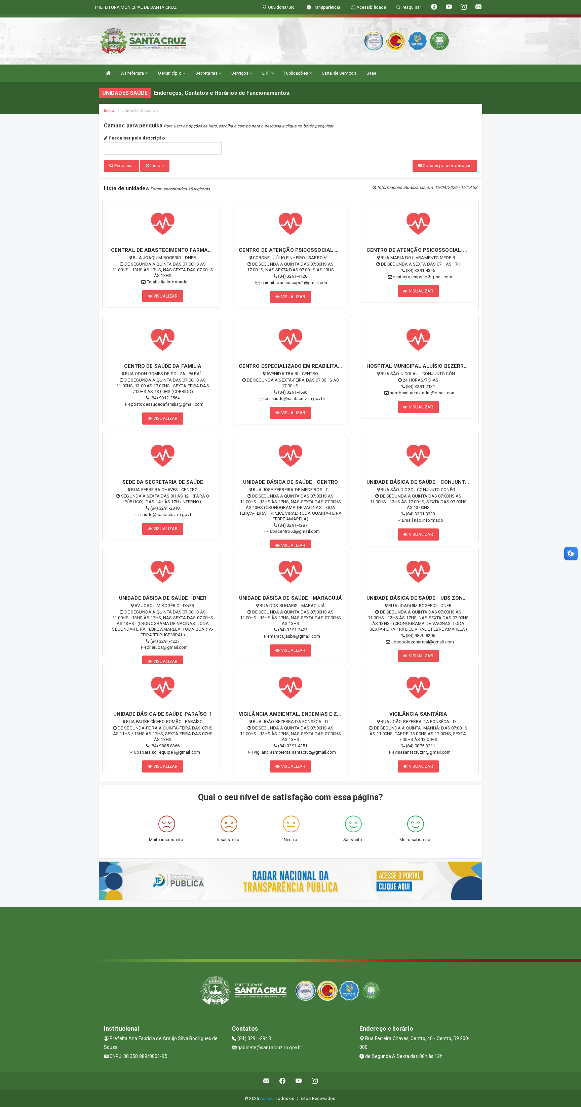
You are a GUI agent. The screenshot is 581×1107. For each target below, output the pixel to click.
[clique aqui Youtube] (299, 1081)
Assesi (267, 1098)
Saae (371, 73)
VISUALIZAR (165, 296)
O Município (170, 73)
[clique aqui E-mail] (266, 1081)
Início (109, 110)
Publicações (296, 73)
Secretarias (207, 73)
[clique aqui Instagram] (315, 1081)
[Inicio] (108, 73)
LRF (266, 73)
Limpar (156, 165)
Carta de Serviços (339, 73)
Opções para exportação (447, 165)
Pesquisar (123, 165)
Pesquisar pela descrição (136, 138)
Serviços (240, 73)
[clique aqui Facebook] (282, 1081)
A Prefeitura (133, 73)
